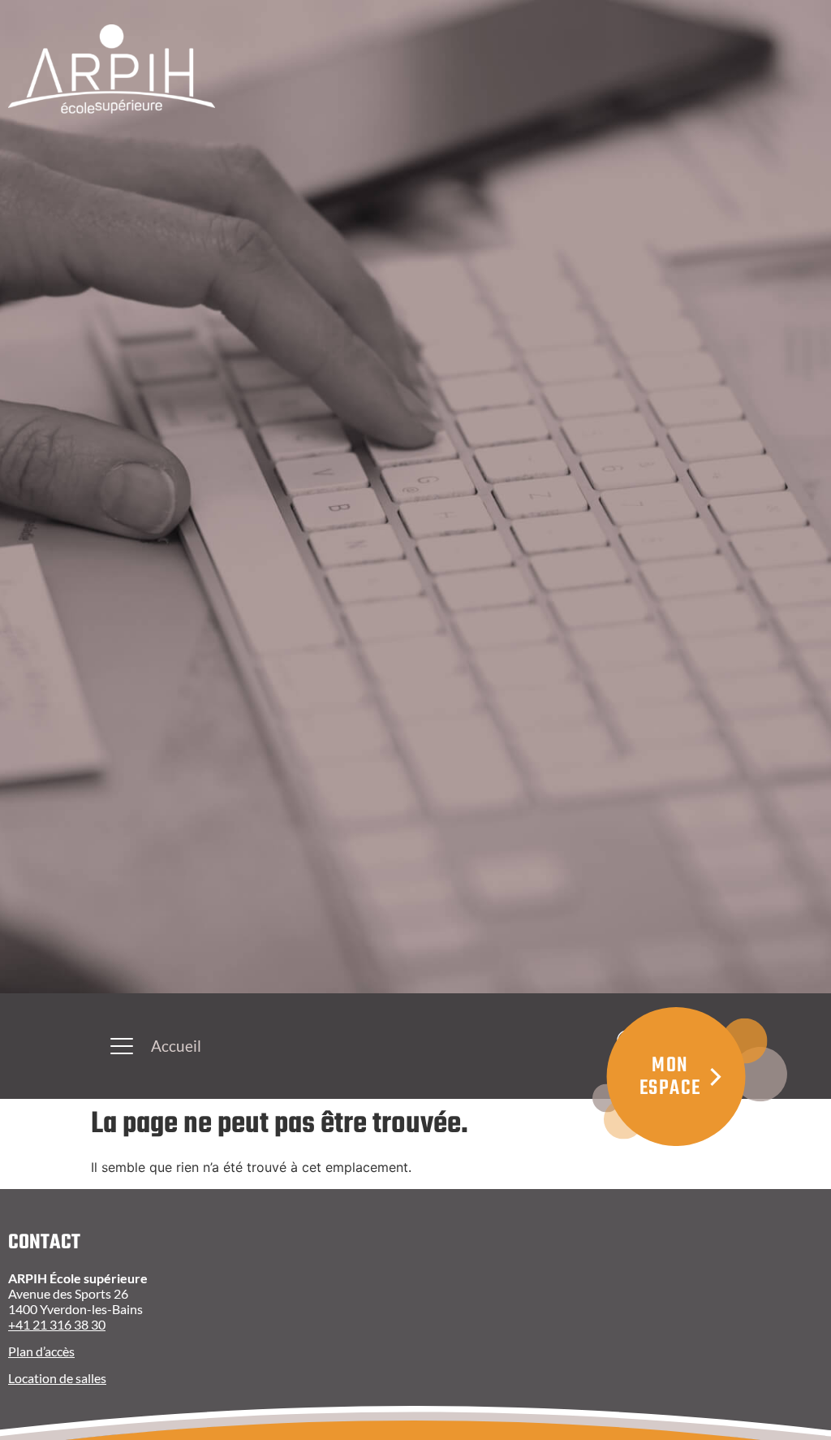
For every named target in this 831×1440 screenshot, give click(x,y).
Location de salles (57, 1378)
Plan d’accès (41, 1351)
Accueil (176, 1045)
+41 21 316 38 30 (56, 1324)
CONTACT (44, 1242)
